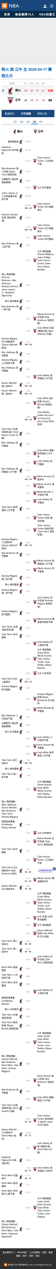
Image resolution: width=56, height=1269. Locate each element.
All (40, 121)
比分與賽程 (35, 1252)
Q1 (15, 121)
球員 (37, 1255)
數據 (51, 1252)
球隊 (31, 1255)
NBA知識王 (22, 1252)
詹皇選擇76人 (24, 14)
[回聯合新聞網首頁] (4, 6)
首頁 (7, 14)
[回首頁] (13, 6)
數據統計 (10, 113)
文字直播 (26, 113)
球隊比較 (42, 113)
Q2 (21, 121)
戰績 (18, 1255)
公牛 (17, 100)
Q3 (28, 121)
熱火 (17, 90)
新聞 (44, 1252)
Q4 (34, 121)
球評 (25, 1255)
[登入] (45, 6)
